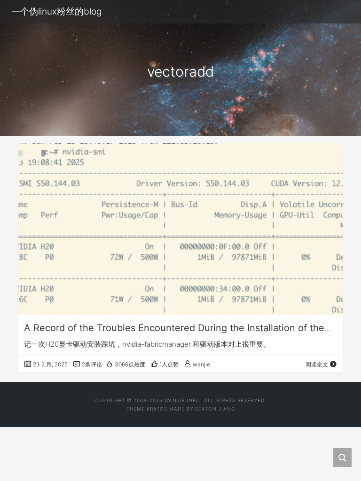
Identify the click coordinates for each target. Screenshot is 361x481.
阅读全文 (317, 364)
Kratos (157, 408)
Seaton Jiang (215, 408)
